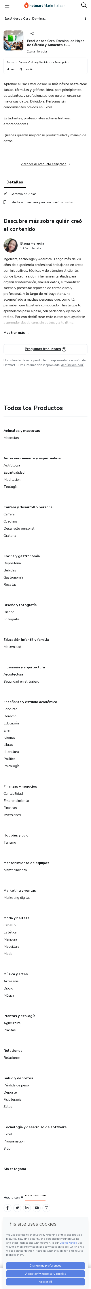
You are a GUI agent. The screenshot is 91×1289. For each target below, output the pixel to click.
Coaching (10, 521)
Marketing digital (17, 897)
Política (9, 758)
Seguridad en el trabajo (21, 681)
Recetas (10, 584)
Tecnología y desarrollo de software (35, 1127)
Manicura (10, 939)
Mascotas (11, 437)
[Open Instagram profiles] (46, 1208)
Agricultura (12, 1023)
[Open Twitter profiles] (17, 1208)
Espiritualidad (14, 472)
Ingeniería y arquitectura (24, 667)
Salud (8, 1106)
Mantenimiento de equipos (26, 863)
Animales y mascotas (22, 430)
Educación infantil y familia (26, 639)
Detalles (14, 182)
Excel (8, 1134)
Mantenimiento (15, 870)
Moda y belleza (16, 918)
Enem (8, 730)
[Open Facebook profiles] (7, 1208)
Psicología (11, 766)
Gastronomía (13, 577)
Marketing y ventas (20, 890)
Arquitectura (13, 674)
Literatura (11, 751)
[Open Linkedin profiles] (27, 1208)
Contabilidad (13, 793)
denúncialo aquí (72, 365)
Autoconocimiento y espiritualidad (33, 458)
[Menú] (7, 5)
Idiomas (9, 737)
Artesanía (11, 981)
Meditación (12, 479)
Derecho (10, 716)
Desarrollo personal (19, 528)
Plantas (10, 1030)
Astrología (12, 465)
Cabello (10, 925)
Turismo (10, 842)
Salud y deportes (18, 1078)
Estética (10, 932)
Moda (8, 953)
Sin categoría (15, 1168)
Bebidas (10, 570)
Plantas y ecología (19, 1016)
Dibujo (8, 988)
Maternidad (12, 646)
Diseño (9, 612)
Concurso (10, 709)
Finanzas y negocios (20, 786)
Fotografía (11, 619)
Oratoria (10, 535)
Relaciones (13, 1050)
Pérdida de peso (16, 1085)
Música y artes (16, 974)
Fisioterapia (12, 1099)
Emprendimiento (16, 800)
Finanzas (10, 807)
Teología (10, 486)
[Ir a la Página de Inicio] (44, 5)
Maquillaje (11, 946)
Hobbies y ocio (16, 835)
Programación (14, 1141)
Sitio (7, 1148)
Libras (8, 744)
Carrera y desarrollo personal (29, 507)
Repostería (12, 563)
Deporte (10, 1092)
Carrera (9, 514)
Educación (11, 723)
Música (9, 995)
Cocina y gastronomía (22, 556)
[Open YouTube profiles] (36, 1208)
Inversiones (12, 814)
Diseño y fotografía (20, 605)
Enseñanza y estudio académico (30, 702)
